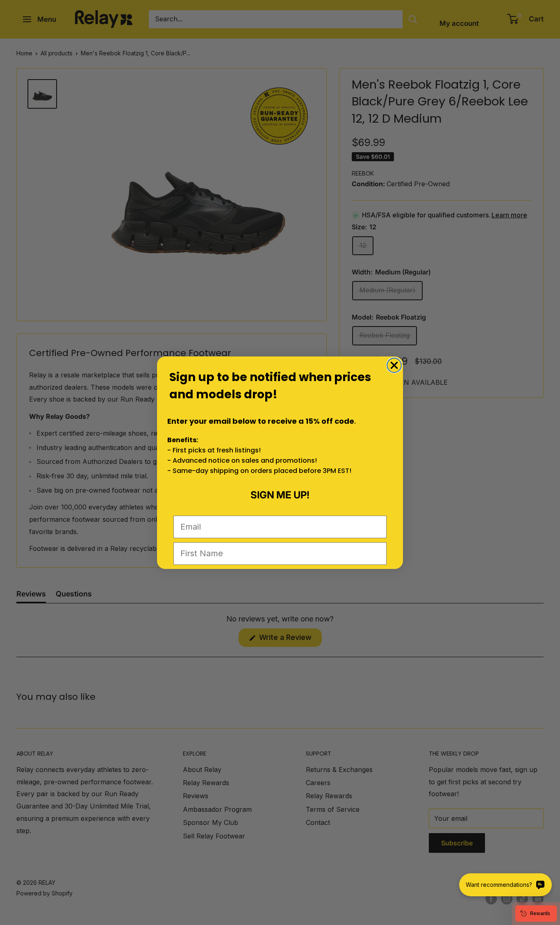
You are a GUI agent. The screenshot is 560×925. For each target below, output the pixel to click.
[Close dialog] (394, 365)
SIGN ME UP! (280, 495)
